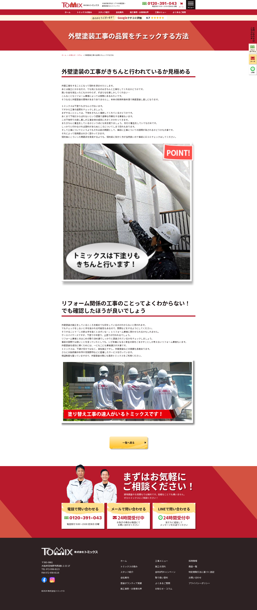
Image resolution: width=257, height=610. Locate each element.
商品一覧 (193, 566)
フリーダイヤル (253, 51)
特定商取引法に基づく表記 (201, 571)
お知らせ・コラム (163, 588)
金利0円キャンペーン (165, 571)
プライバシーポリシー (199, 583)
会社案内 (119, 12)
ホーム (67, 12)
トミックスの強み (84, 12)
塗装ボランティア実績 (131, 583)
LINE (253, 72)
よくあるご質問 (179, 12)
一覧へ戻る (128, 442)
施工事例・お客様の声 (139, 12)
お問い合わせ (195, 577)
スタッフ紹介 (103, 12)
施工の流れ (160, 566)
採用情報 (193, 560)
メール (252, 61)
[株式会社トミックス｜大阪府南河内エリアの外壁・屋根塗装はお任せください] (80, 5)
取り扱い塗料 (161, 577)
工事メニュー (160, 12)
